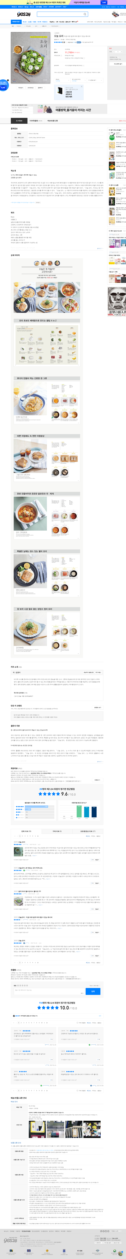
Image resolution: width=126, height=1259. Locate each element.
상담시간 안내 (117, 1243)
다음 (35, 836)
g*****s (27, 943)
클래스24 (67, 22)
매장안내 (44, 22)
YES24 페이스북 (104, 1231)
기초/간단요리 (54, 26)
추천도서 (120, 22)
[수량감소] (114, 52)
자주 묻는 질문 (108, 1243)
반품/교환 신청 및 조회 (42, 1150)
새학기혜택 (90, 22)
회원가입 (108, 6)
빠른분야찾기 (16, 21)
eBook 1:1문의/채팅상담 (113, 1240)
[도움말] (61, 55)
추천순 (93, 836)
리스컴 (62, 39)
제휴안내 (57, 1231)
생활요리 (44, 26)
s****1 (25, 894)
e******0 (27, 870)
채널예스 (52, 22)
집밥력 (118, 133)
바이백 (39, 22)
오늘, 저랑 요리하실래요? (24, 696)
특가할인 (114, 22)
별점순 (98, 836)
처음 (15, 836)
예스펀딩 (61, 22)
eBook (57, 80)
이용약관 (18, 1231)
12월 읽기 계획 (113, 272)
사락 (57, 22)
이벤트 (34, 22)
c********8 (93, 1045)
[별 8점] (25, 985)
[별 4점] (20, 985)
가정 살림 (28, 26)
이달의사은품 (106, 22)
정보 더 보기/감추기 (66, 42)
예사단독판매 (98, 22)
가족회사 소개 (116, 1231)
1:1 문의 (51, 1150)
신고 (39, 844)
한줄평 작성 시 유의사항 (99, 985)
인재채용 (12, 1231)
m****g (94, 1085)
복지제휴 (63, 1231)
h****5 (94, 1065)
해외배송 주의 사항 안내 (118, 57)
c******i (111, 269)
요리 (36, 26)
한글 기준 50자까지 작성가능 (23, 990)
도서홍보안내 (44, 1231)
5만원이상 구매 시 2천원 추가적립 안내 (84, 58)
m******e (25, 844)
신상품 (30, 22)
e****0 (111, 234)
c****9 (47, 1065)
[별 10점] (27, 985)
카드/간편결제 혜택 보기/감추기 (83, 65)
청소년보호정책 (35, 1231)
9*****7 (47, 1045)
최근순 (88, 836)
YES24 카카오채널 (101, 1231)
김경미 (56, 39)
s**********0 (45, 1085)
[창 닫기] (81, 86)
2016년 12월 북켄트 (114, 255)
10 (42, 1022)
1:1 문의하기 (99, 1243)
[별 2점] (18, 985)
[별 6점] (22, 985)
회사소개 (6, 1231)
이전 (17, 836)
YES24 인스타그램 (108, 1231)
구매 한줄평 (82, 1023)
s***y (111, 252)
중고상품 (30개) (75, 80)
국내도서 (18, 26)
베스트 (25, 22)
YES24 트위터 (106, 1231)
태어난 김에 (68, 92)
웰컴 (13, 26)
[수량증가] (121, 52)
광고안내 (51, 1231)
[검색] (85, 14)
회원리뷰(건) (72, 42)
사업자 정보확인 (57, 1242)
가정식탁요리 (38, 161)
